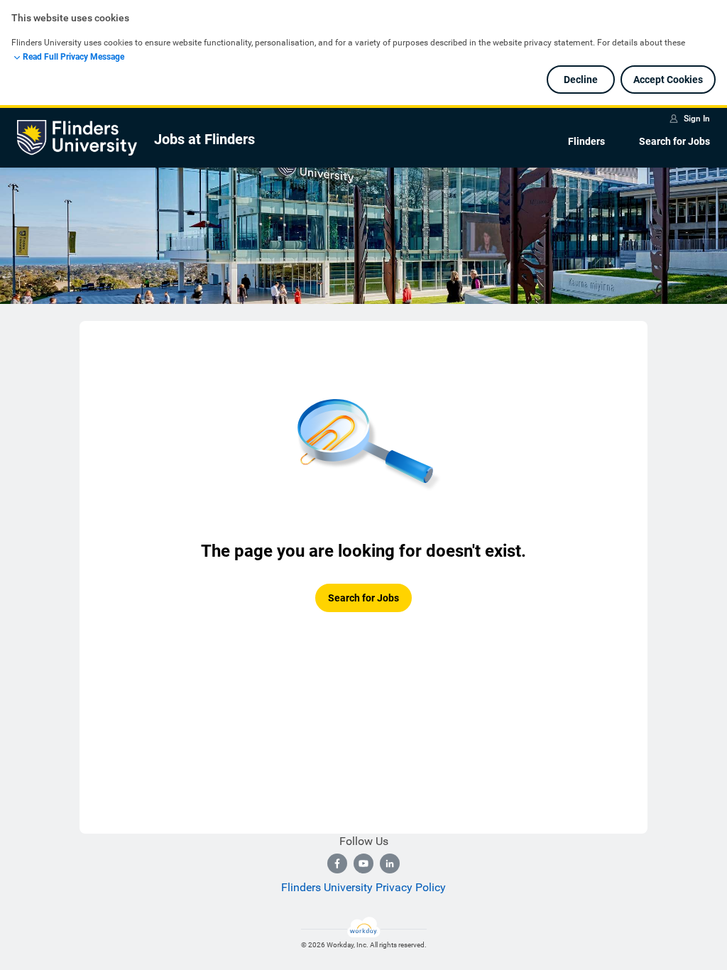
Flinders (586, 141)
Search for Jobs (674, 141)
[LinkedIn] (390, 863)
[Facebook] (337, 863)
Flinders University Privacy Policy (363, 887)
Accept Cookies (668, 79)
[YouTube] (363, 863)
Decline (581, 79)
